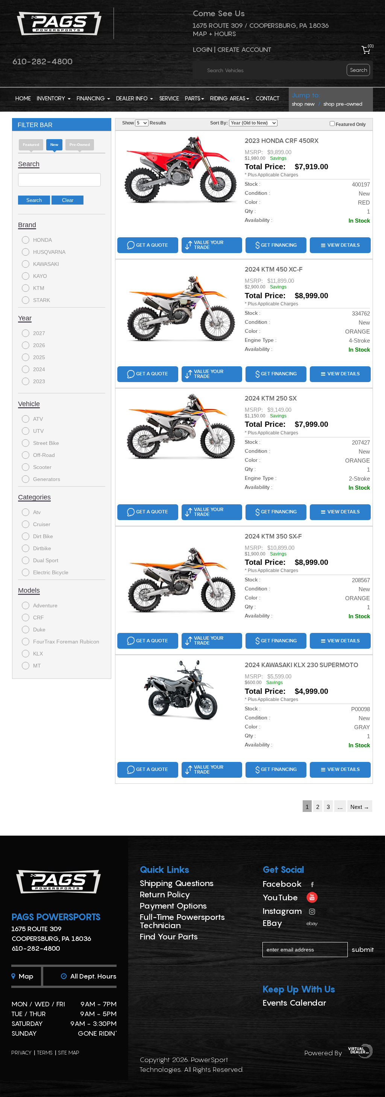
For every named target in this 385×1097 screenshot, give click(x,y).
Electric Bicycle (50, 572)
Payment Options (173, 905)
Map (25, 976)
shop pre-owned (342, 103)
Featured (31, 145)
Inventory (52, 98)
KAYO (40, 276)
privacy (21, 1052)
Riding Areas (228, 98)
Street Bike (46, 443)
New (54, 145)
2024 (39, 369)
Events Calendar (294, 1002)
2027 (39, 333)
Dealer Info (132, 98)
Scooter (42, 467)
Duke (39, 630)
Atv (37, 512)
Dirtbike (42, 548)
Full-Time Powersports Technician (182, 921)
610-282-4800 (42, 61)
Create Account (244, 49)
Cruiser (41, 524)
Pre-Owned (80, 145)
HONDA (42, 240)
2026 (39, 345)
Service (169, 98)
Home (23, 98)
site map (68, 1052)
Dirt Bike (43, 536)
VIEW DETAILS (343, 245)
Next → (359, 807)
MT (37, 666)
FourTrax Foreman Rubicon (66, 642)
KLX (38, 654)
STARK (41, 300)
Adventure (45, 605)
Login (202, 49)
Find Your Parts (168, 936)
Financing (91, 98)
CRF (38, 618)
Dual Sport (45, 560)
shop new (303, 103)
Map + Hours (214, 34)
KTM (38, 288)
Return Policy (164, 894)
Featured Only (350, 124)
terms (45, 1052)
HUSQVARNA (49, 252)
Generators (46, 479)
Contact (267, 98)
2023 (39, 381)
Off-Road (44, 455)
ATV (38, 419)
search (358, 70)
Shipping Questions (176, 883)
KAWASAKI (46, 264)
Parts (192, 98)
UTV (38, 431)
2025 (39, 357)
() (371, 46)
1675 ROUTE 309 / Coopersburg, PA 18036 (260, 25)
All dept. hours (92, 976)
